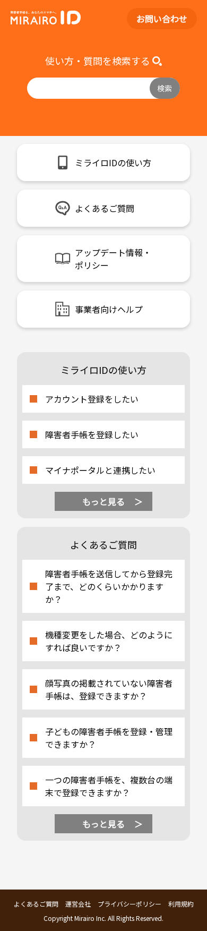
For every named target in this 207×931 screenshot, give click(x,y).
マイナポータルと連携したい (100, 470)
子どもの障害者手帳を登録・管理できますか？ (108, 737)
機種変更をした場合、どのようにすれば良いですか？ (108, 641)
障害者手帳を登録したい (92, 434)
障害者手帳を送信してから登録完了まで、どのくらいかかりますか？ (108, 586)
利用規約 (181, 903)
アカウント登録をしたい (92, 398)
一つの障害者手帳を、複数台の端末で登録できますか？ (108, 786)
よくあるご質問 (36, 903)
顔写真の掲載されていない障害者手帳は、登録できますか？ (108, 689)
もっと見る (103, 501)
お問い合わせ (161, 18)
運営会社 (78, 903)
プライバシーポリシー (129, 903)
